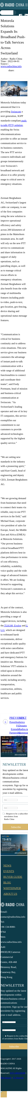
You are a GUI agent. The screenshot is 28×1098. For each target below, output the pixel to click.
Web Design (6, 1077)
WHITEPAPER (12, 888)
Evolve (17, 625)
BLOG (7, 882)
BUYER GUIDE (12, 876)
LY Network (18, 1077)
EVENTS (8, 871)
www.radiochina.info (11, 66)
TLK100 (8, 625)
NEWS (7, 865)
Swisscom (16, 111)
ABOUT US (10, 893)
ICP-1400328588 (17, 1073)
